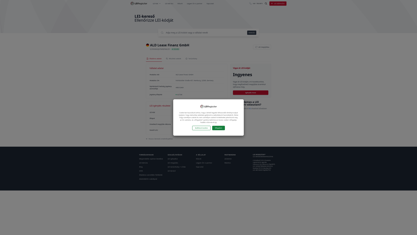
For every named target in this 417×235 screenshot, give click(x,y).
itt (216, 122)
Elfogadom (218, 128)
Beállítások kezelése (201, 128)
